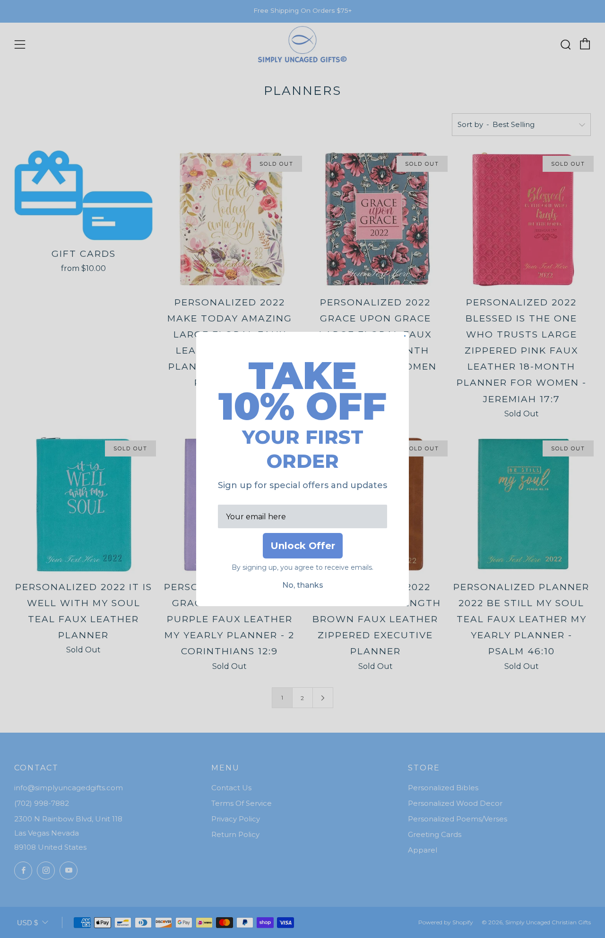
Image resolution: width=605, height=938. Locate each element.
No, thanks (302, 585)
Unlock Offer (302, 545)
